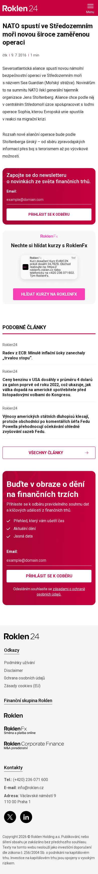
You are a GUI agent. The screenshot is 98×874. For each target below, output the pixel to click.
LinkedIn (26, 817)
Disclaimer (13, 670)
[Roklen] (13, 715)
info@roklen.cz (31, 787)
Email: (12, 191)
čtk (5, 55)
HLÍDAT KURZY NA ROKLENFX (49, 294)
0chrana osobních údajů (24, 678)
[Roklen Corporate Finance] (34, 746)
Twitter (10, 817)
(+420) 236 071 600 (30, 779)
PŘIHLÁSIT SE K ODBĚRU (49, 214)
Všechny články (46, 452)
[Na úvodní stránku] (20, 8)
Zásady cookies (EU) (22, 685)
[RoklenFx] (19, 731)
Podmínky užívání (19, 662)
